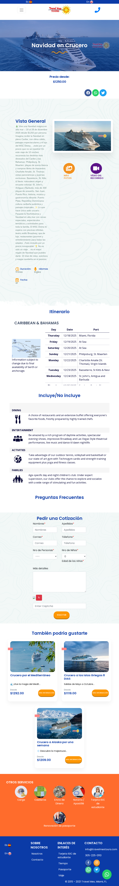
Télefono (68, 537)
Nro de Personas (43, 550)
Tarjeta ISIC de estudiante (67, 855)
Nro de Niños (70, 550)
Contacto (37, 859)
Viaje (61, 875)
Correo (38, 537)
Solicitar (61, 615)
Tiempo (63, 863)
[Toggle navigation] (21, 10)
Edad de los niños (73, 561)
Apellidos (68, 523)
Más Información (46, 693)
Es (27, 2)
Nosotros (36, 853)
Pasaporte (64, 869)
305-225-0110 (93, 855)
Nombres (39, 523)
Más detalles (40, 568)
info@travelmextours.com (101, 849)
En (88, 2)
